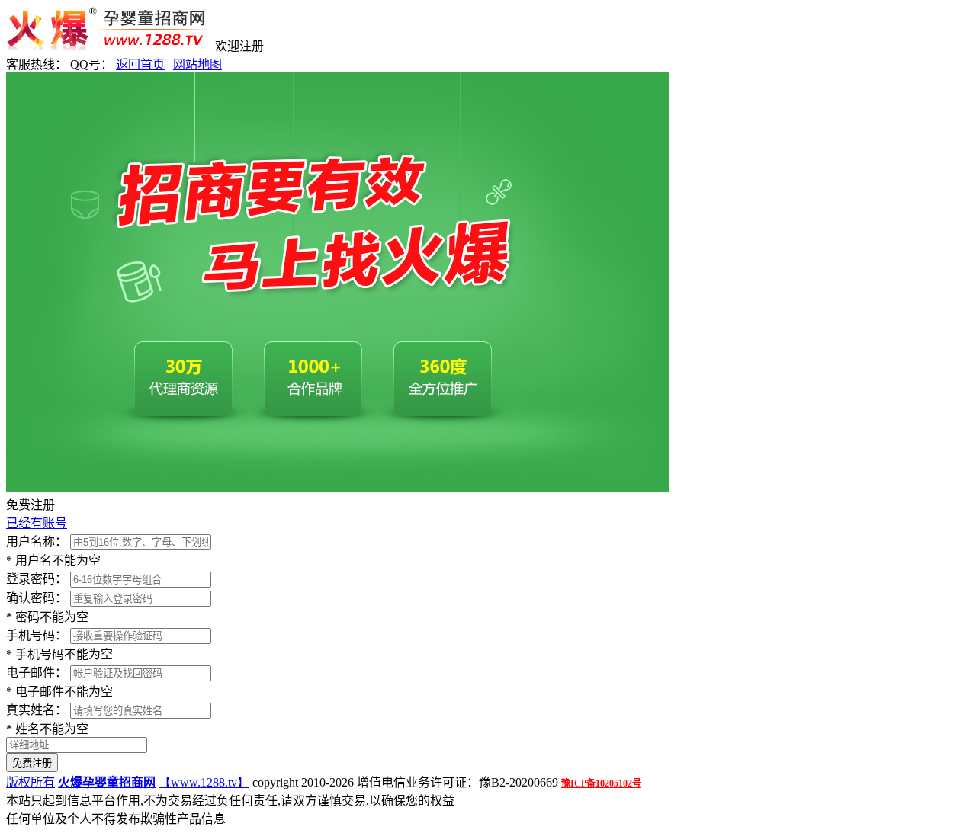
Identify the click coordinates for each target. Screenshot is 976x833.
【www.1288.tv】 (204, 782)
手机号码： (36, 635)
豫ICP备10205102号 (601, 783)
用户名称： (36, 541)
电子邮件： (36, 672)
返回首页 (140, 64)
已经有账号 (36, 523)
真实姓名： (36, 709)
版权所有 (30, 782)
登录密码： (36, 578)
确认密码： (36, 597)
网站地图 (197, 64)
